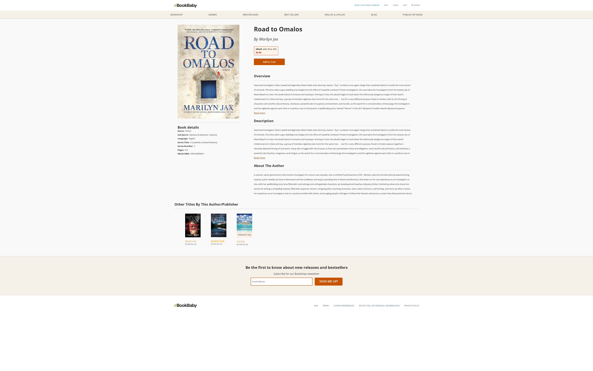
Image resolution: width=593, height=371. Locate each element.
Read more (259, 112)
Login (395, 5)
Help (386, 5)
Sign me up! (328, 281)
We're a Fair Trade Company (367, 5)
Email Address (258, 281)
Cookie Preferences (344, 305)
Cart (405, 5)
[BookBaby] (188, 5)
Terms (326, 305)
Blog (374, 14)
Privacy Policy (411, 305)
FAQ (316, 305)
